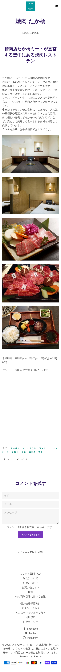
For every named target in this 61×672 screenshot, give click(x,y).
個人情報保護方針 (30, 603)
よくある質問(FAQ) (30, 573)
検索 (30, 592)
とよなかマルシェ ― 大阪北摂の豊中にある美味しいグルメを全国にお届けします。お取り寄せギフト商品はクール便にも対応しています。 (31, 648)
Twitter (32, 633)
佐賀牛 (15, 452)
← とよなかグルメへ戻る (30, 552)
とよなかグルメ (30, 608)
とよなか (31, 448)
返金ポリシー (30, 621)
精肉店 (32, 452)
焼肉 (23, 452)
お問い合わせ (30, 583)
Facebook (32, 628)
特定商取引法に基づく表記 (30, 596)
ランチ (42, 448)
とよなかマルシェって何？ (30, 612)
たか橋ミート (17, 448)
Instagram (32, 637)
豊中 (40, 452)
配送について (30, 578)
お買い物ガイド (30, 587)
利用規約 (30, 617)
